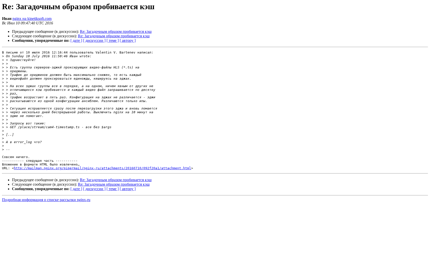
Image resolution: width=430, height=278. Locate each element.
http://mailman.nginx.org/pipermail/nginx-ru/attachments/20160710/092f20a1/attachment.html (102, 168)
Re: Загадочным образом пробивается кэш (116, 31)
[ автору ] (128, 40)
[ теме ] (113, 40)
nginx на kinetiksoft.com (32, 18)
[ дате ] (76, 40)
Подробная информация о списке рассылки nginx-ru (46, 200)
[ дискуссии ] (94, 40)
